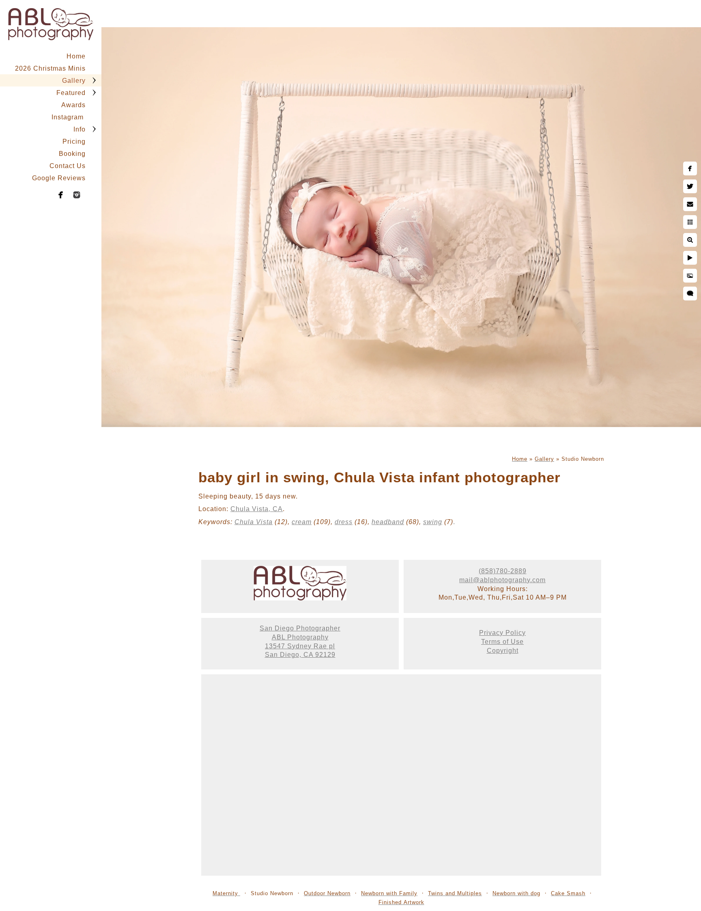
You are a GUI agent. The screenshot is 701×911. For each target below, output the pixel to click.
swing (432, 521)
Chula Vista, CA (256, 508)
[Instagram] (77, 195)
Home (76, 56)
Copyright (502, 650)
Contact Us (67, 165)
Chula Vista (253, 521)
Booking (72, 153)
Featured (71, 92)
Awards (73, 104)
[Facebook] (61, 195)
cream (302, 521)
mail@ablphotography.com (502, 579)
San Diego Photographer (300, 628)
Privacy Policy (502, 632)
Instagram (69, 117)
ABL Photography (300, 637)
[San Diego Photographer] (300, 598)
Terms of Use (502, 641)
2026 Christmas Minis (50, 68)
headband (388, 521)
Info (79, 129)
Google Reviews (59, 178)
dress (344, 521)
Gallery (74, 80)
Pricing (74, 141)
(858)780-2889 (503, 571)
